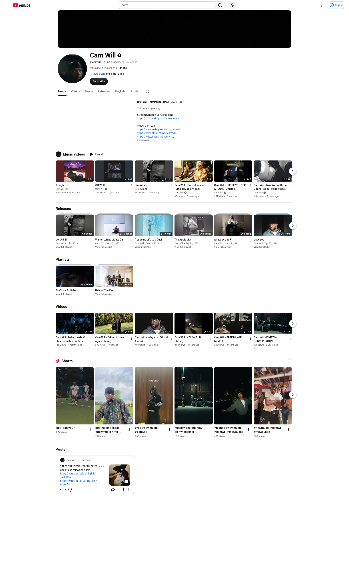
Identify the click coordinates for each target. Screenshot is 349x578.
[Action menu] (129, 489)
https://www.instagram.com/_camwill (158, 129)
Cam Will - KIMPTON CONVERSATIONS (159, 102)
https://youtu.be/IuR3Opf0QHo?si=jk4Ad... (78, 482)
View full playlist (64, 247)
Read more (143, 140)
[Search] (220, 5)
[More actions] (92, 186)
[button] (143, 140)
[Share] (113, 489)
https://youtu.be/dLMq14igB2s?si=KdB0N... (78, 475)
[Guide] (6, 5)
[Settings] (321, 5)
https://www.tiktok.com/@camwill (156, 133)
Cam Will (60, 189)
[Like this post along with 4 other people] (62, 489)
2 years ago (84, 460)
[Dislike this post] (70, 489)
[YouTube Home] (21, 5)
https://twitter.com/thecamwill (154, 136)
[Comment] (121, 489)
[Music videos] (59, 154)
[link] (95, 476)
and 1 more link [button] (114, 73)
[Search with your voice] (232, 5)
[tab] (62, 91)
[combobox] (166, 5)
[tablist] (174, 91)
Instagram (98, 73)
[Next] (292, 171)
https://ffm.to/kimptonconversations (158, 118)
